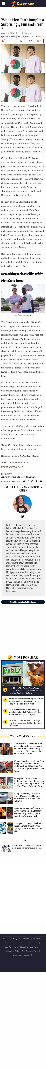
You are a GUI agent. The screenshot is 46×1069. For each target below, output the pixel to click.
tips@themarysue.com (12, 466)
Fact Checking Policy (30, 951)
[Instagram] (32, 482)
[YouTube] (41, 482)
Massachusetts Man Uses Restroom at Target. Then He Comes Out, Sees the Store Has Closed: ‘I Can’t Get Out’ (26, 723)
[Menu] (3, 3)
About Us (26, 939)
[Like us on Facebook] (28, 482)
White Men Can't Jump (28, 477)
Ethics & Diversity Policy (29, 947)
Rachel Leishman (9, 36)
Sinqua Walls (15, 477)
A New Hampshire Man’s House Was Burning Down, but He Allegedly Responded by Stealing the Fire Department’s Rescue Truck (29, 812)
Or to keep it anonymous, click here (27, 848)
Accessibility (33, 943)
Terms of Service (19, 943)
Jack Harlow (5, 477)
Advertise (36, 939)
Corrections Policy (12, 951)
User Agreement (11, 947)
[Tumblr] (36, 482)
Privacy (8, 943)
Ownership (17, 955)
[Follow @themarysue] (23, 482)
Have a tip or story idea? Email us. (27, 845)
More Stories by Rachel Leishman (23, 602)
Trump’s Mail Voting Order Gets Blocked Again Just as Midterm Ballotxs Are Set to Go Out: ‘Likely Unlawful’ (28, 797)
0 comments (40, 37)
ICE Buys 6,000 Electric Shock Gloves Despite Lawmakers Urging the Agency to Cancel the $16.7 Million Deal (29, 827)
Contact (27, 955)
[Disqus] (23, 890)
